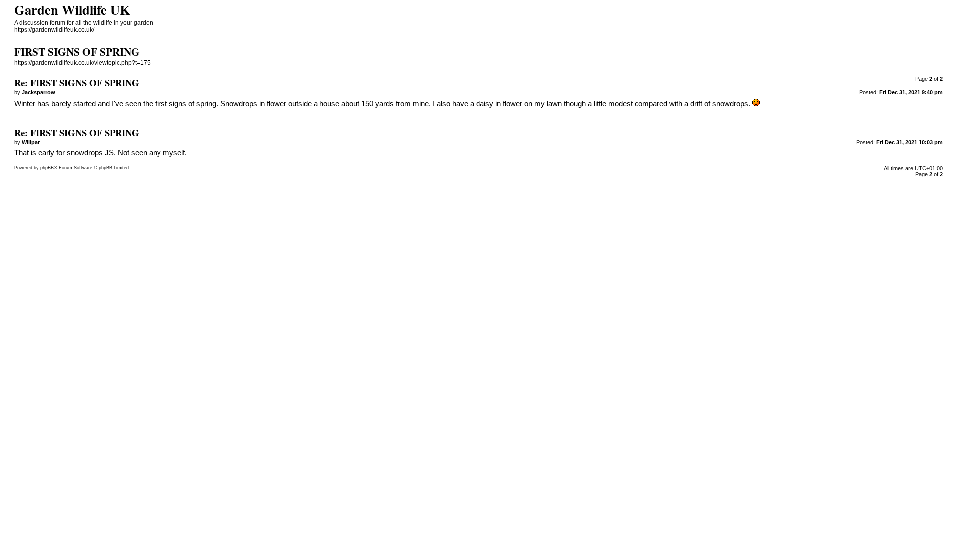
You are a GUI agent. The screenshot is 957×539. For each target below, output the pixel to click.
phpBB (47, 167)
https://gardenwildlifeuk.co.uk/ (54, 29)
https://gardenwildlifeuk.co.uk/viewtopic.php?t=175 (82, 62)
